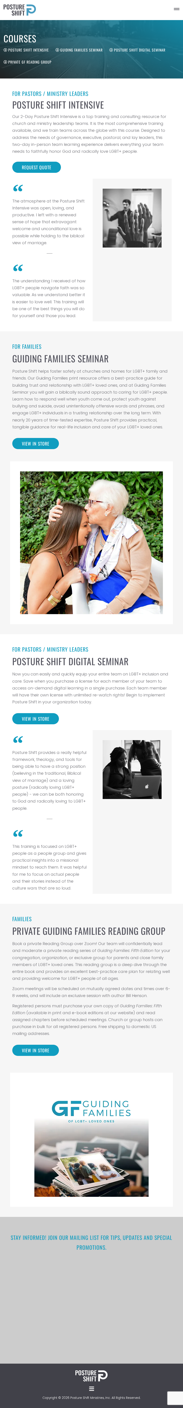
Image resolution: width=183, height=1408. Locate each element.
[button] (165, 10)
